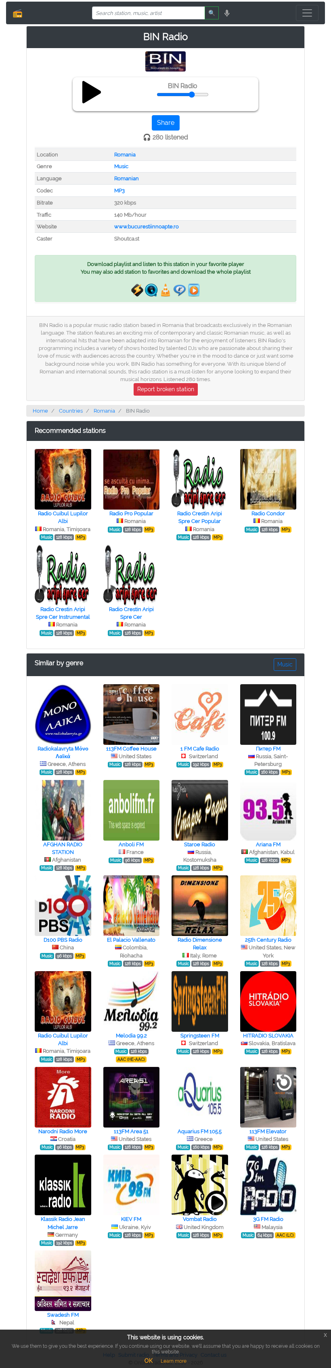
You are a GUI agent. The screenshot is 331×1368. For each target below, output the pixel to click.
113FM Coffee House (131, 749)
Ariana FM (268, 844)
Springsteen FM (199, 1036)
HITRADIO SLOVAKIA (268, 1036)
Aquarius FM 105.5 (200, 1131)
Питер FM (268, 749)
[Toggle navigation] (307, 13)
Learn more (173, 1361)
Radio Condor (268, 513)
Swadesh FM (63, 1315)
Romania (125, 155)
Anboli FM (131, 844)
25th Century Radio (268, 940)
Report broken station (165, 389)
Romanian (126, 178)
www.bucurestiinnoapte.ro (146, 226)
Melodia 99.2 (131, 1036)
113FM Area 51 (131, 1131)
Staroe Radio (199, 844)
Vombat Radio (200, 1219)
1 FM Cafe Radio (199, 749)
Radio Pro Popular (131, 513)
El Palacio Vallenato (131, 940)
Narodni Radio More (62, 1131)
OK (149, 1360)
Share (165, 122)
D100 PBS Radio (63, 940)
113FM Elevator (268, 1131)
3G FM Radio (268, 1219)
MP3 (119, 191)
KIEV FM (131, 1219)
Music (121, 166)
